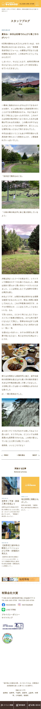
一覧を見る (21, 455)
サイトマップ (7, 617)
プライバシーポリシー (11, 614)
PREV (6, 455)
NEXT (35, 455)
